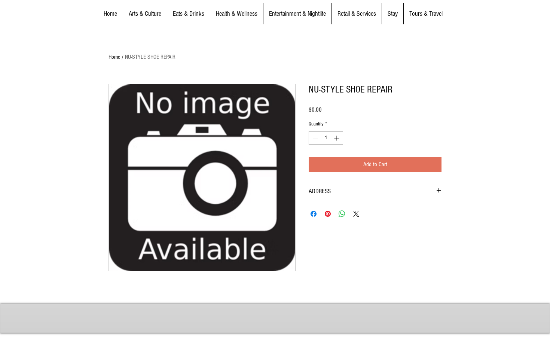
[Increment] (337, 138)
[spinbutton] (326, 138)
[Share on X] (356, 213)
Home (114, 57)
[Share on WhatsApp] (341, 213)
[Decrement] (314, 138)
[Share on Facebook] (313, 213)
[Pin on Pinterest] (327, 213)
